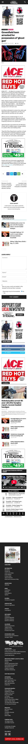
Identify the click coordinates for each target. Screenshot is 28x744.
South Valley (8, 715)
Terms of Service (9, 577)
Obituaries (7, 616)
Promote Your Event (9, 630)
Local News (11, 29)
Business (7, 591)
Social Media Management (11, 665)
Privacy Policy (8, 576)
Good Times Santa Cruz (10, 680)
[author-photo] (14, 198)
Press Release (8, 574)
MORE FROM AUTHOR (8, 219)
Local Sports (8, 610)
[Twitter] (11, 173)
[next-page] (5, 249)
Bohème (7, 710)
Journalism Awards (9, 722)
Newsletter (7, 569)
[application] (14, 482)
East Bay (7, 714)
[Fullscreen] (24, 487)
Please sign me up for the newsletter (11, 291)
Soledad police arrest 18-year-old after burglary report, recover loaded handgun (12, 403)
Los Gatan (7, 696)
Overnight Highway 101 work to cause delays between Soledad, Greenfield (18, 420)
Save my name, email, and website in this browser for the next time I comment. (12, 287)
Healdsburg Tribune (9, 691)
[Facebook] (8, 173)
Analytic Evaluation (9, 668)
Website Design (8, 660)
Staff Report (4, 43)
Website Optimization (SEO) (11, 663)
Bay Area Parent (9, 709)
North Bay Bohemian (10, 683)
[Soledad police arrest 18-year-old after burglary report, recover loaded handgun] (5, 225)
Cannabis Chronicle (9, 712)
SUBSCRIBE (7, 564)
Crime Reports (4, 29)
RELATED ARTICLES (7, 216)
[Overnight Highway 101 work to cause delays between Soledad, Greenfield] (5, 234)
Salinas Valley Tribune (10, 701)
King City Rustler (9, 694)
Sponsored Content (9, 666)
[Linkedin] (15, 173)
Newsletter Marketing (10, 669)
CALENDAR (7, 624)
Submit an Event (9, 629)
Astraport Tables (9, 637)
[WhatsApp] (18, 173)
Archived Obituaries (9, 617)
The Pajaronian (8, 702)
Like (23, 346)
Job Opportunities (9, 721)
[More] (22, 173)
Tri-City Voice (8, 704)
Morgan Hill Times (9, 697)
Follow (22, 349)
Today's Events (8, 627)
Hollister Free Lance (9, 693)
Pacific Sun (7, 684)
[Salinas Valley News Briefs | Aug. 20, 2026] (5, 443)
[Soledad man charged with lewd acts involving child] (5, 436)
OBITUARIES (8, 614)
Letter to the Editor (9, 573)
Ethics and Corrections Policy (12, 579)
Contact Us (7, 571)
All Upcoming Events (9, 625)
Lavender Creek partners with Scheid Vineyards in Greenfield (20, 185)
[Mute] (22, 487)
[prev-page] (3, 249)
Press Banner (8, 699)
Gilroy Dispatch (8, 690)
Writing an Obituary (9, 619)
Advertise (7, 585)
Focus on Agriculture (10, 605)
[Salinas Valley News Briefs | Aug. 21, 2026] (5, 243)
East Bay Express (9, 678)
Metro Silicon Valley (9, 681)
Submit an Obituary (9, 620)
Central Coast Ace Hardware (11, 635)
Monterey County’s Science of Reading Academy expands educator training (7, 186)
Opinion (6, 594)
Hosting (6, 662)
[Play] (3, 487)
